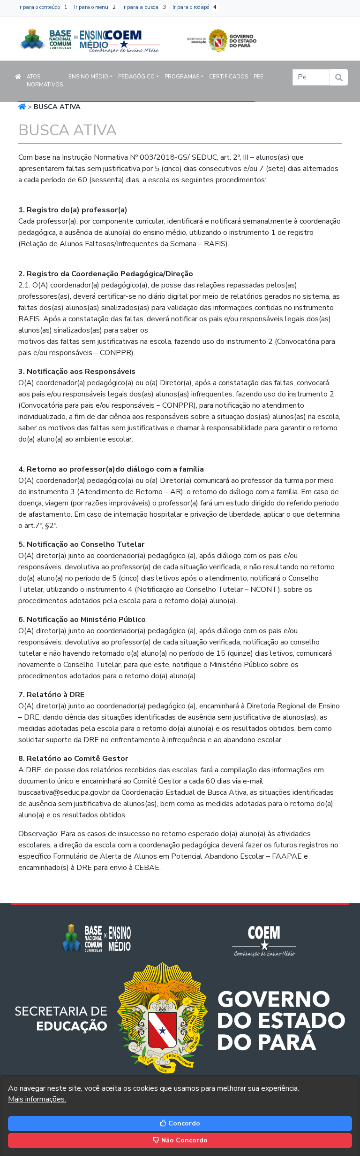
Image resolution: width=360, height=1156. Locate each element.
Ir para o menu (95, 7)
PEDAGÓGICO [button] (136, 76)
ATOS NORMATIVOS (45, 80)
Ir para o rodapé (194, 7)
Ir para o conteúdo (43, 7)
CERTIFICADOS (228, 76)
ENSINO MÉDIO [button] (88, 76)
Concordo (183, 1123)
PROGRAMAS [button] (182, 76)
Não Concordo (183, 1140)
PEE (258, 76)
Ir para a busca (144, 7)
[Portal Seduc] (221, 35)
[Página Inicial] (22, 106)
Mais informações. (37, 1099)
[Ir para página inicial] (63, 37)
